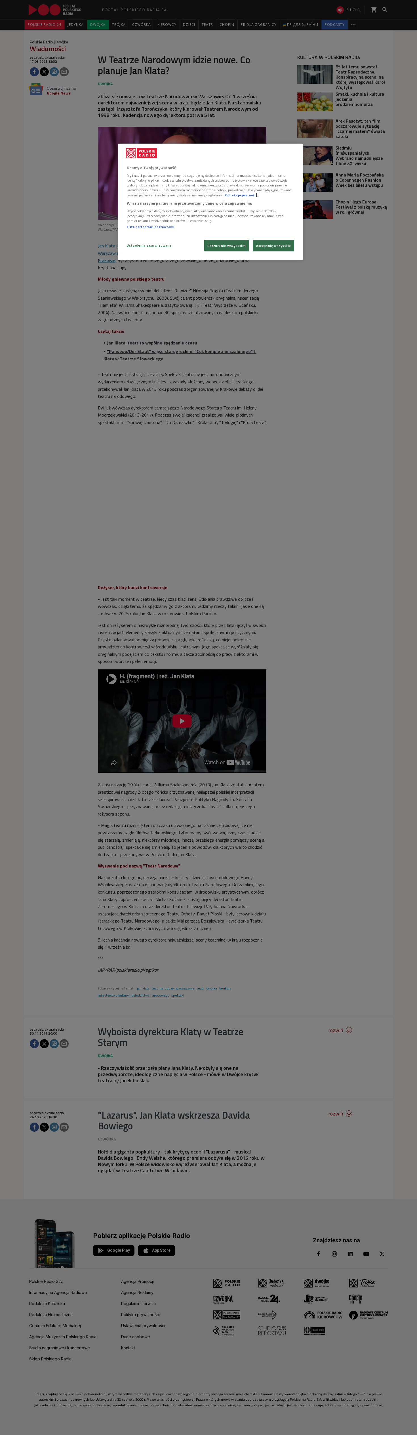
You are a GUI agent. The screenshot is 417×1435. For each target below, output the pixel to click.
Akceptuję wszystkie (273, 245)
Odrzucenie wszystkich (226, 245)
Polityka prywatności (241, 195)
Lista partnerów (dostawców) (150, 226)
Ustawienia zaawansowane (149, 245)
